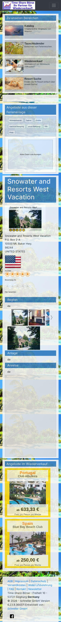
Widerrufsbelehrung (40, 585)
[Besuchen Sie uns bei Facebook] (12, 616)
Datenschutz (38, 581)
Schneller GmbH (17, 608)
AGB (10, 581)
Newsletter (35, 589)
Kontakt (21, 589)
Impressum (21, 581)
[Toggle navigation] (53, 5)
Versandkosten (16, 585)
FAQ (11, 589)
